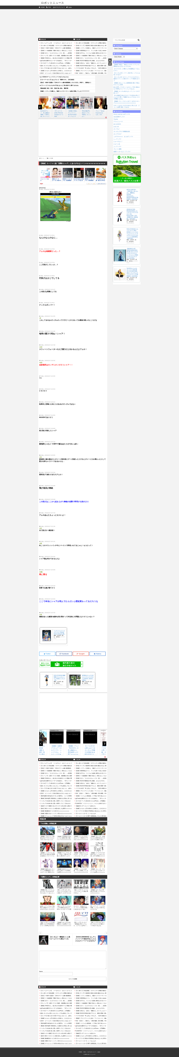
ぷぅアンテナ (117, 146)
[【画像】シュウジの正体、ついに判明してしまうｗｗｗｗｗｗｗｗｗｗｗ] (81, 863)
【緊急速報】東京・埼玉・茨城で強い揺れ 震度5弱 (54, 88)
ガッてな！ (117, 129)
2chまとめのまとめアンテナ (122, 114)
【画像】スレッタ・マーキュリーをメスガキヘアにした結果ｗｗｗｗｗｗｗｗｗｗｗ (97, 871)
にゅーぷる (117, 144)
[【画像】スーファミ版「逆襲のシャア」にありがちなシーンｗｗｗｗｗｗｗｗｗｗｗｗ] (98, 654)
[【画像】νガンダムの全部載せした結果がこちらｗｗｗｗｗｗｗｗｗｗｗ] (64, 916)
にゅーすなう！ (118, 141)
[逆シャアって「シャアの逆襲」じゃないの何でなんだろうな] (98, 900)
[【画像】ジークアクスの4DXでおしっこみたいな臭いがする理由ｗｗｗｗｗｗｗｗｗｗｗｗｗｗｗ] (98, 846)
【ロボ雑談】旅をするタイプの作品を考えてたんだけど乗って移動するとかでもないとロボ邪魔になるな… (127, 97)
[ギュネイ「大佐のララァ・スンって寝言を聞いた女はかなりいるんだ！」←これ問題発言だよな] (81, 900)
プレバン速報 (117, 149)
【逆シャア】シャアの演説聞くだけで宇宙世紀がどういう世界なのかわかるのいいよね (47, 925)
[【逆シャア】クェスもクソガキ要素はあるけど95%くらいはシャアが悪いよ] (64, 900)
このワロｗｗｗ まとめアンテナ (123, 136)
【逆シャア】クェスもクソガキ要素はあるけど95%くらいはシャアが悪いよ (64, 908)
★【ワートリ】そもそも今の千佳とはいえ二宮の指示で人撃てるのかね (59, 85)
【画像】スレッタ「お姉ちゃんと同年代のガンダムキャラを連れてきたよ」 (97, 839)
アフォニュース (118, 121)
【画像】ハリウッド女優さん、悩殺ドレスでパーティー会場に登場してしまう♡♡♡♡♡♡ (64, 91)
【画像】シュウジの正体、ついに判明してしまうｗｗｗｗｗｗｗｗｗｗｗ (81, 871)
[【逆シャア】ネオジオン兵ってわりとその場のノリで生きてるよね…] (98, 916)
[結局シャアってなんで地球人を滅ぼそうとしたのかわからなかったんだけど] (47, 900)
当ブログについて (59, 7)
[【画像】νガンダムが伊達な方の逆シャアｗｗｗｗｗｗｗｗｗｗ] (98, 884)
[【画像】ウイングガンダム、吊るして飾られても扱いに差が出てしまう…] (64, 846)
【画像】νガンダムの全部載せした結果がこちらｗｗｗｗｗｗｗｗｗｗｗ (64, 924)
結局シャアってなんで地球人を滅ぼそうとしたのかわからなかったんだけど (47, 908)
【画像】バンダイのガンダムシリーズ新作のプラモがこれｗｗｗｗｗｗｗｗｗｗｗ (81, 839)
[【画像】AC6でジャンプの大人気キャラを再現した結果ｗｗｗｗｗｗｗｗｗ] (64, 863)
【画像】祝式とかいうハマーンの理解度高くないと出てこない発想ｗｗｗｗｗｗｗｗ (47, 871)
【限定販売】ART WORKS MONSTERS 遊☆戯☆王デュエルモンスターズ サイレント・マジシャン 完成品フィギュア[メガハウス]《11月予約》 (132, 253)
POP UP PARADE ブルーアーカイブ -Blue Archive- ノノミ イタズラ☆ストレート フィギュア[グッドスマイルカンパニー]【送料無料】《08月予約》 (132, 233)
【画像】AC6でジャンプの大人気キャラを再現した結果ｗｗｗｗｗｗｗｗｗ (64, 871)
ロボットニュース (52, 2)
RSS (49, 7)
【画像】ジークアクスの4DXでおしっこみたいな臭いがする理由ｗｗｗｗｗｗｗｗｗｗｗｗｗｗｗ (97, 855)
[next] (105, 107)
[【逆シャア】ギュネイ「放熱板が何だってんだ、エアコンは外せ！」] (81, 916)
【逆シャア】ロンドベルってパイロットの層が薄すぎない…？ (81, 891)
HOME (43, 7)
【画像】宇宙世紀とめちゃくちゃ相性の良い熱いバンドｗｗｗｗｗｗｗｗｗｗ (64, 839)
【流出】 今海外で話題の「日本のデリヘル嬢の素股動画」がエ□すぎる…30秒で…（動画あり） (66, 82)
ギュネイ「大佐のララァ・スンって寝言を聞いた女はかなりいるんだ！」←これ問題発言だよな (81, 909)
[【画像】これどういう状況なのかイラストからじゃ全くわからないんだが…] (47, 830)
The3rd (116, 119)
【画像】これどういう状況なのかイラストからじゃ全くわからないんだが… (47, 839)
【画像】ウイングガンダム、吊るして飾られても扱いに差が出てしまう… (64, 854)
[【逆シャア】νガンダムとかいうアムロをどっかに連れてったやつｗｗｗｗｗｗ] (64, 884)
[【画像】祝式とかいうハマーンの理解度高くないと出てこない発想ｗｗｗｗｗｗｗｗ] (47, 863)
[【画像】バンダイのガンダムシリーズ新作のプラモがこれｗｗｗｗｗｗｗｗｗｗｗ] (81, 830)
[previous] (40, 107)
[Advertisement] (89, 24)
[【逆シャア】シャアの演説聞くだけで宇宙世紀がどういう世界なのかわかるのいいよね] (47, 916)
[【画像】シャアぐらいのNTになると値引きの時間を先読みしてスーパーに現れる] (47, 846)
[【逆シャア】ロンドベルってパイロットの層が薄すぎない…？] (81, 884)
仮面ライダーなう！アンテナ (122, 151)
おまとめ (116, 126)
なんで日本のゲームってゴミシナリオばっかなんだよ (54, 77)
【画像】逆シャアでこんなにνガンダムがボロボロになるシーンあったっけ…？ (47, 892)
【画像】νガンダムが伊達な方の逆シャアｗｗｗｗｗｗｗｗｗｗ (97, 891)
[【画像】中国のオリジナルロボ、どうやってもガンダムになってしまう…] (81, 846)
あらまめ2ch (117, 124)
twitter (70, 7)
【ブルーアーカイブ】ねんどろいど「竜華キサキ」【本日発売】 (57, 79)
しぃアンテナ (117, 139)
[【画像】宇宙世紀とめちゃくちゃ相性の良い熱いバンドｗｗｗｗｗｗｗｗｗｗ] (64, 830)
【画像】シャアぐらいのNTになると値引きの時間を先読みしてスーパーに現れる (47, 855)
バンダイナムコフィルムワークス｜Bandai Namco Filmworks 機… (59, 632)
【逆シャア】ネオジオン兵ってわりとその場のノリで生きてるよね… (97, 924)
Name (41, 971)
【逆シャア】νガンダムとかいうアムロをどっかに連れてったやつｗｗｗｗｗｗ (64, 892)
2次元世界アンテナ (119, 116)
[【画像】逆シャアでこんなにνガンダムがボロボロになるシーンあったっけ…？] (47, 884)
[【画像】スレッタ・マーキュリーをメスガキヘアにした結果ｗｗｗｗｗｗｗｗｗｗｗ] (98, 863)
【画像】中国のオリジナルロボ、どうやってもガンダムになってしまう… (81, 854)
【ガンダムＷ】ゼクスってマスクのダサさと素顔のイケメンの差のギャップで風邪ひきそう (127, 78)
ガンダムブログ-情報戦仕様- (122, 131)
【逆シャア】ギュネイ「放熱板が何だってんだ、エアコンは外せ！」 (81, 924)
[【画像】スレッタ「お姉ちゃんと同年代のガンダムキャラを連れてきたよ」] (98, 830)
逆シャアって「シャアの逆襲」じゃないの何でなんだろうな (97, 907)
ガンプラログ (117, 134)
